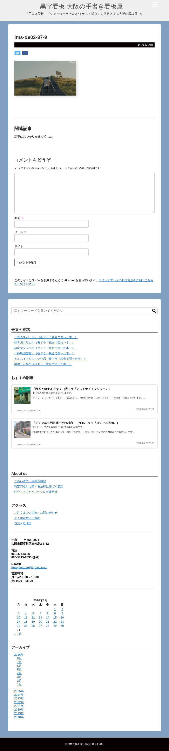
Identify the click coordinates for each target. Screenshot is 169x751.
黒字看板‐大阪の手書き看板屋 (81, 6)
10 (18, 617)
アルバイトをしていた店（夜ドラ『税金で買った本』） (50, 358)
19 (33, 621)
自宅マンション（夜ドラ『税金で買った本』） (44, 348)
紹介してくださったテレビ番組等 (36, 491)
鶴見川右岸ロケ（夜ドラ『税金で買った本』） (44, 342)
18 (25, 621)
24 (18, 625)
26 (33, 625)
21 (47, 621)
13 (40, 617)
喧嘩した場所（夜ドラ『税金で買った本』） (43, 364)
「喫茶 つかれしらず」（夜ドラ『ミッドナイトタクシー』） (72, 388)
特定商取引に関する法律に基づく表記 (38, 486)
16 (62, 617)
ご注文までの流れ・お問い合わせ (36, 512)
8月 (19, 658)
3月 (19, 677)
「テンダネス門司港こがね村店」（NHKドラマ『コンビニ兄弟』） (76, 423)
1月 (19, 684)
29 (55, 625)
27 (40, 625)
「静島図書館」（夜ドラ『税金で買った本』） (44, 353)
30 (62, 625)
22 (55, 621)
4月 (19, 673)
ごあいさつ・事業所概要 (30, 481)
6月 (19, 665)
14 (47, 617)
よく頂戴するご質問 (27, 518)
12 (33, 617)
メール (20, 232)
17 (18, 621)
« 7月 (18, 633)
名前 (19, 218)
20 (40, 621)
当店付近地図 (23, 523)
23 (62, 621)
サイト (18, 246)
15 (55, 617)
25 (25, 625)
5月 (19, 669)
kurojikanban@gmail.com (29, 567)
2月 (19, 680)
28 (47, 625)
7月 (19, 662)
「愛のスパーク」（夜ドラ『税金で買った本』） (46, 337)
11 (25, 617)
